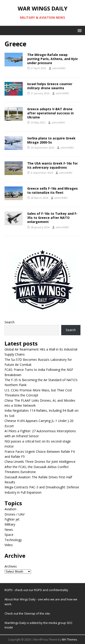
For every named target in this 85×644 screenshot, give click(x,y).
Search (10, 322)
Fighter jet (12, 519)
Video (9, 545)
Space (9, 534)
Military (10, 524)
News (9, 529)
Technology (13, 540)
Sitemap (30, 613)
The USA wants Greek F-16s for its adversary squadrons (52, 165)
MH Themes (69, 639)
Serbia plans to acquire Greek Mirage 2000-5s (51, 140)
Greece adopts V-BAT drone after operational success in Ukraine (50, 113)
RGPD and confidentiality (51, 590)
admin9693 (59, 68)
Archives (11, 566)
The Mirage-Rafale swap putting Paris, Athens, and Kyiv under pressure (52, 58)
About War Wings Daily (20, 599)
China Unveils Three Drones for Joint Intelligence (40, 461)
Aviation (10, 509)
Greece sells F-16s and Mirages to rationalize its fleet (52, 190)
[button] (79, 30)
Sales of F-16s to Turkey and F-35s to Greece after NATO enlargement (52, 217)
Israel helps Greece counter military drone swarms (49, 86)
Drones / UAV (14, 514)
